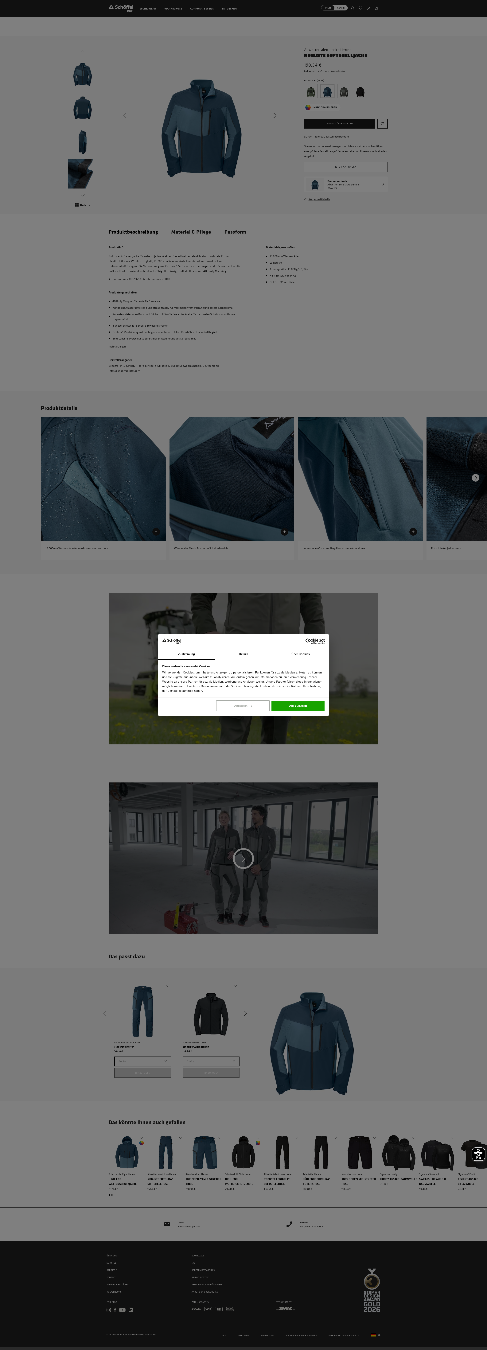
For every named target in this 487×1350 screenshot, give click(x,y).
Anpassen (240, 705)
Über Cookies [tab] (300, 654)
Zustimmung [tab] (186, 654)
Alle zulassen (298, 705)
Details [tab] (243, 654)
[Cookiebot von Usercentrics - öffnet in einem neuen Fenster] (308, 641)
